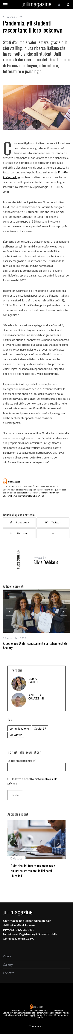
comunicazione (19, 728)
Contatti (8, 968)
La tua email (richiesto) (21, 760)
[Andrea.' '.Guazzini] (18, 700)
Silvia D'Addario (46, 562)
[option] (36, 619)
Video (7, 951)
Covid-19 (40, 728)
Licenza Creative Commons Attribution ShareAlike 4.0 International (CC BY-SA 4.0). (39, 1011)
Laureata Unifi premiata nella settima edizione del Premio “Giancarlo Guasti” (35, 868)
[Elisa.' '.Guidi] (18, 683)
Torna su (34, 1021)
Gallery (8, 960)
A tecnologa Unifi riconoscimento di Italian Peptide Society (35, 645)
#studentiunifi (19, 858)
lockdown (16, 734)
